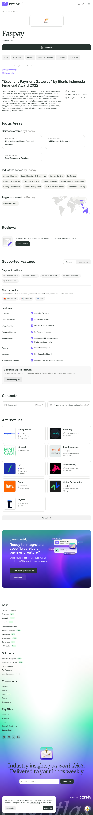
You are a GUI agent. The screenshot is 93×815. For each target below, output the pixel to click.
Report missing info (13, 380)
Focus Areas (17, 57)
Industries (5, 618)
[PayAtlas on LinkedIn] (9, 737)
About (6, 57)
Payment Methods (9, 630)
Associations (6, 638)
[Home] (3, 11)
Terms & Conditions (9, 726)
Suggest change (10, 70)
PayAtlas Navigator (9, 658)
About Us (5, 714)
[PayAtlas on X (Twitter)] (14, 737)
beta (22, 3)
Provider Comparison (10, 662)
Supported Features (45, 57)
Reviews (30, 57)
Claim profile (9, 73)
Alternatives (74, 57)
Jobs (3, 694)
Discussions (6, 702)
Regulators (6, 634)
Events (4, 690)
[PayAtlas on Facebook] (4, 737)
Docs (4, 722)
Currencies (6, 642)
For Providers (7, 670)
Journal (5, 686)
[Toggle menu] (88, 3)
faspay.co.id (8, 40)
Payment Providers (9, 610)
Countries (5, 614)
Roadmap (5, 718)
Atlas (8, 11)
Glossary (5, 698)
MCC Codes (6, 646)
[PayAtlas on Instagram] (18, 737)
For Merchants (7, 666)
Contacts (61, 57)
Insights (5, 622)
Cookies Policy (35, 803)
